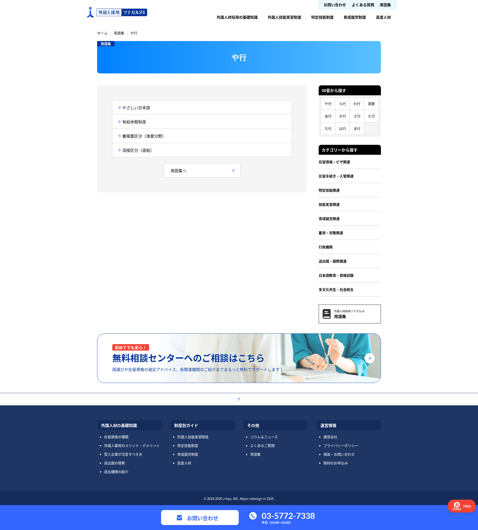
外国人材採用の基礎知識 (237, 17)
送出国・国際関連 (333, 261)
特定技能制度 (322, 17)
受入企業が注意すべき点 (123, 454)
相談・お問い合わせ (339, 454)
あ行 (328, 115)
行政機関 (326, 246)
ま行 (357, 128)
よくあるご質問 (262, 445)
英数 (371, 103)
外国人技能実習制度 (284, 17)
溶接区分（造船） (138, 150)
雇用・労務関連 (331, 232)
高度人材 (383, 17)
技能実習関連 (329, 204)
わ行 (357, 103)
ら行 (342, 103)
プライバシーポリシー (340, 445)
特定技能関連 (329, 190)
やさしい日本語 (136, 107)
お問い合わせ (335, 4)
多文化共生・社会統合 (336, 289)
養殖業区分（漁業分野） (144, 136)
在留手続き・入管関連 (336, 175)
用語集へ (178, 170)
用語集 (385, 4)
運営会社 (330, 436)
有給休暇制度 (134, 122)
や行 (328, 103)
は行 (342, 128)
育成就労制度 (355, 17)
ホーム (102, 32)
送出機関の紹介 (116, 471)
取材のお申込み (335, 462)
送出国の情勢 (114, 462)
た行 (371, 115)
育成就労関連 (329, 218)
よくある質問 (363, 4)
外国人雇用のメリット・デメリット (132, 445)
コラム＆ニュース (264, 436)
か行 (342, 115)
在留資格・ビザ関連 (334, 161)
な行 (328, 128)
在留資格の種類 (116, 436)
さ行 (357, 115)
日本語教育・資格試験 (336, 275)
